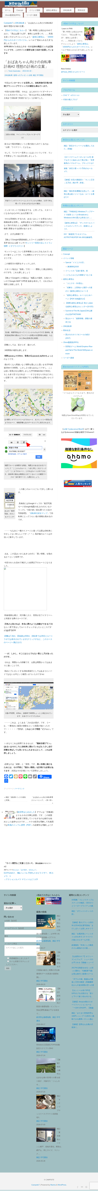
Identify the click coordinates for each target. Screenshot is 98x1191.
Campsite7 (8, 23)
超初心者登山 (51, 10)
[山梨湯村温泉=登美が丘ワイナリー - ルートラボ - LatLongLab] (25, 610)
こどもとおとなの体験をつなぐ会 (78, 275)
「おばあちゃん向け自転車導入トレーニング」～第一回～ (42, 800)
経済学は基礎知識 (43, 941)
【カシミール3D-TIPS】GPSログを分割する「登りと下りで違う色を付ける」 (82, 993)
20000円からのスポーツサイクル (76, 47)
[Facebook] (77, 1186)
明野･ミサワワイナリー (14, 246)
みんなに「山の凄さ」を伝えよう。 (25, 870)
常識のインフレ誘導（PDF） (20, 825)
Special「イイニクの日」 (75, 262)
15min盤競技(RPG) (12, 15)
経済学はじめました (26, 812)
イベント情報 (34, 10)
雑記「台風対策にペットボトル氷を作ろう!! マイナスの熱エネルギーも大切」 (82, 937)
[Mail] (81, 1186)
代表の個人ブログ (70, 99)
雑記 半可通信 (38, 75)
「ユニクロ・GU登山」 (74, 283)
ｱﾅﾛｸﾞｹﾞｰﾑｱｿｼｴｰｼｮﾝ (71, 95)
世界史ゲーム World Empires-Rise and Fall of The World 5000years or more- (79, 350)
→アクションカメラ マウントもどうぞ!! (21, 879)
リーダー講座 (31, 15)
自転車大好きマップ (38, 513)
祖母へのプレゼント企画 (23, 75)
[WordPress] (86, 1186)
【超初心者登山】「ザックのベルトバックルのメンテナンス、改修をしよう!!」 (79, 226)
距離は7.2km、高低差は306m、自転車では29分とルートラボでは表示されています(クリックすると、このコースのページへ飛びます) (28, 639)
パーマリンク (19, 789)
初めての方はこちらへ (15, 30)
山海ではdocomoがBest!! (73, 429)
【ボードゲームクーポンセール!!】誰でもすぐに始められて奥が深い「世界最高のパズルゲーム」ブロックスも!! (79, 160)
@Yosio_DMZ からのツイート (73, 72)
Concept (19, 10)
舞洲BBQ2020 (73, 267)
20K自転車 (67, 10)
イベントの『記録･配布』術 (76, 271)
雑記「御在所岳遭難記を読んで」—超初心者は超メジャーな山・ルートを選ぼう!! (79, 194)
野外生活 (81, 10)
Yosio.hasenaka (14, 71)
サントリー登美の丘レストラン (38, 243)
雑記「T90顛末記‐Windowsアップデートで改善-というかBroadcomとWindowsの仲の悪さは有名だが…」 (79, 214)
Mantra (53, 1185)
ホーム (7, 10)
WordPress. (62, 1185)
